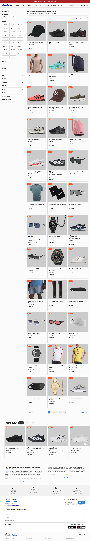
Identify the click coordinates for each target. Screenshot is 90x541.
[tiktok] (85, 535)
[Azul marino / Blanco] (70, 236)
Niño (41, 5)
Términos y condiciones (30, 538)
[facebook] (80, 535)
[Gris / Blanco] (61, 42)
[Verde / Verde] (32, 236)
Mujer (36, 5)
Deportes (53, 5)
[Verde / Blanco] (64, 42)
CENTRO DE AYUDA (22, 509)
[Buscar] (69, 5)
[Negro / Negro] (50, 42)
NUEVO (24, 5)
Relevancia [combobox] (78, 18)
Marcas (47, 5)
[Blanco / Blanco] (31, 448)
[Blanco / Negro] (52, 171)
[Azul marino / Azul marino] (29, 236)
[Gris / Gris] (40, 448)
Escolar (17, 5)
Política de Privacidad (80, 504)
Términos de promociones (9, 538)
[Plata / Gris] (76, 236)
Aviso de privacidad (49, 538)
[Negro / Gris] (53, 448)
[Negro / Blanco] (52, 42)
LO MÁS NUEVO (11, 423)
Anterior (31, 412)
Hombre (30, 5)
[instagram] (82, 535)
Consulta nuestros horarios (10, 503)
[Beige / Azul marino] (58, 42)
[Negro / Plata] (50, 171)
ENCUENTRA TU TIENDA (10, 509)
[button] (12, 14)
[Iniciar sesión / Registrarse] (82, 5)
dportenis (6, 471)
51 (65, 412)
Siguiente (83, 412)
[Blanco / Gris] (34, 448)
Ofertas (60, 5)
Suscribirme (81, 502)
